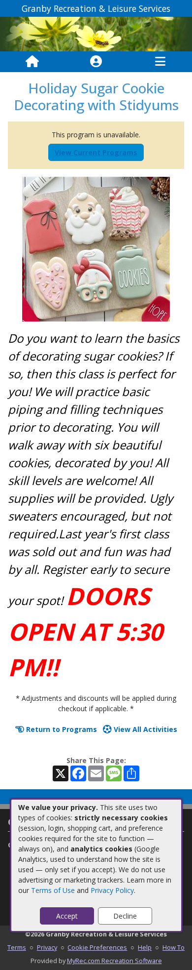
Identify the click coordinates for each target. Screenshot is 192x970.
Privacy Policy (112, 890)
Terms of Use (53, 890)
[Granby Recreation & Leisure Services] (96, 33)
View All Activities (144, 729)
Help (145, 947)
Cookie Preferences (97, 947)
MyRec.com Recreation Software (114, 960)
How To (173, 947)
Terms (16, 947)
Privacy (47, 947)
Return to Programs (60, 729)
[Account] (96, 61)
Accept (67, 916)
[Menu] (160, 61)
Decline (125, 916)
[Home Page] (32, 61)
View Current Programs (96, 152)
